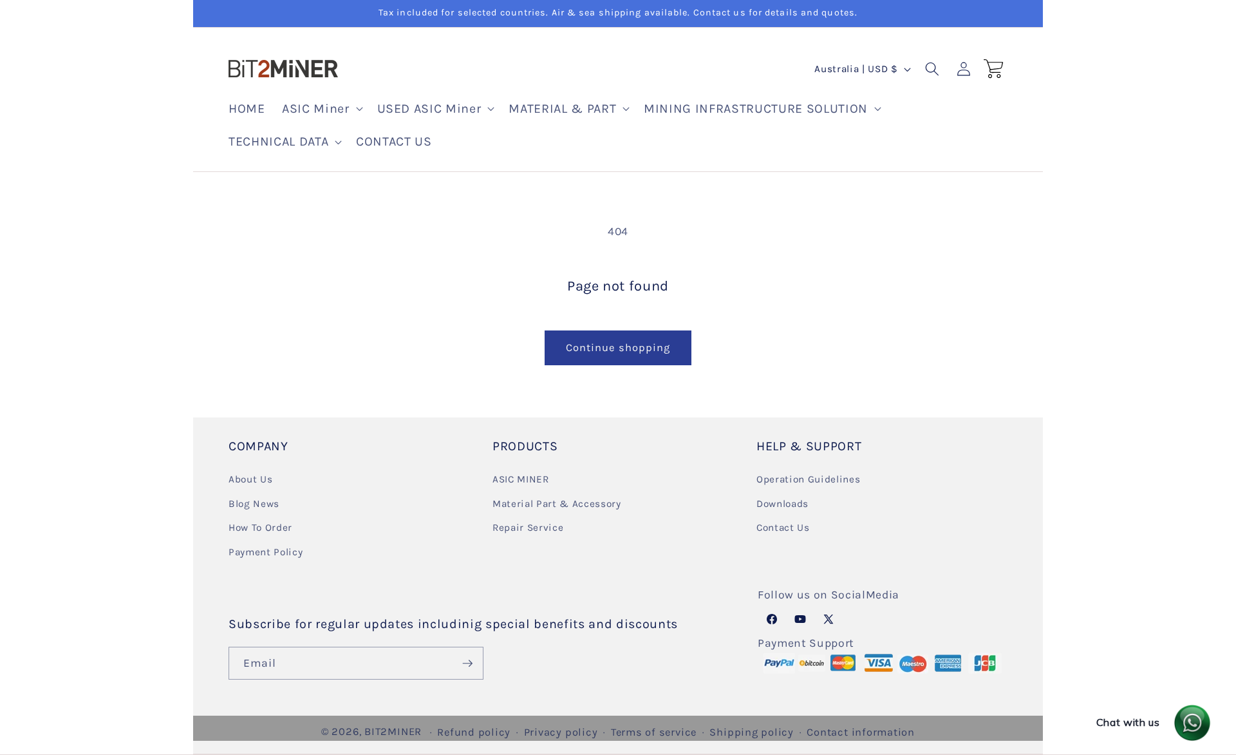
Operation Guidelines (808, 478)
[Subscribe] (467, 663)
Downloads (782, 503)
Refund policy (473, 732)
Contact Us (783, 527)
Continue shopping (618, 347)
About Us (250, 478)
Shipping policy (751, 732)
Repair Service (527, 527)
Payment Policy (266, 551)
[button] (321, 109)
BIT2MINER (393, 731)
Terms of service (654, 732)
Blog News (254, 503)
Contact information (861, 732)
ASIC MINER (520, 478)
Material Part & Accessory (556, 503)
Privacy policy (561, 732)
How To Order (260, 527)
